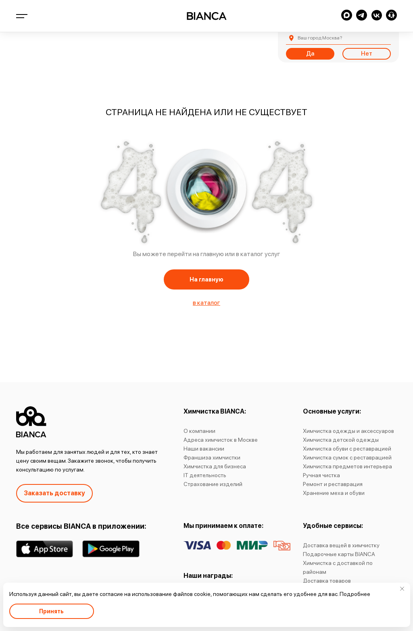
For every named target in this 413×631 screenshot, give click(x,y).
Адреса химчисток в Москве (221, 440)
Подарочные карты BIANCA (339, 554)
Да (310, 53)
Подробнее (355, 594)
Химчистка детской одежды (341, 440)
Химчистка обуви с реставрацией (347, 448)
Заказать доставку (54, 493)
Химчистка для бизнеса (215, 466)
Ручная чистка (321, 475)
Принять (51, 611)
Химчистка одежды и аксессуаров (348, 431)
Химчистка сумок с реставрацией (347, 457)
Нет (366, 53)
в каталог (206, 302)
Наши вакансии (204, 448)
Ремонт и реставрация (333, 484)
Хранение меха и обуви (334, 493)
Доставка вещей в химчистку (341, 545)
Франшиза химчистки (212, 457)
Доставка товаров (327, 580)
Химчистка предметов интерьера (347, 466)
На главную (206, 279)
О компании (199, 431)
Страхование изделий (213, 484)
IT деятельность (205, 475)
